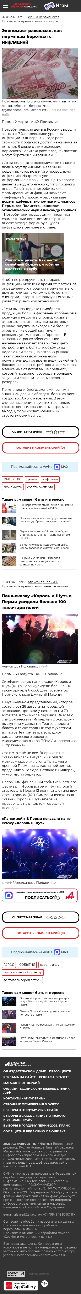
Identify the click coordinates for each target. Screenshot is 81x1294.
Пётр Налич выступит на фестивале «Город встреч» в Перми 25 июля (47, 1039)
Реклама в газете (54, 1077)
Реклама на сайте (19, 1077)
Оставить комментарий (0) (40, 448)
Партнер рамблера (39, 1273)
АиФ (5, 114)
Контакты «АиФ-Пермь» (24, 1098)
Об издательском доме (24, 1071)
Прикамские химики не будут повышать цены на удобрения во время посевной (46, 520)
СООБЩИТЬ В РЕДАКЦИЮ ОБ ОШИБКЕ (34, 1131)
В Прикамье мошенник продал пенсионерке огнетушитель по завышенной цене (40, 561)
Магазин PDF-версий (21, 1083)
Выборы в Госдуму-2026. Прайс (30, 1110)
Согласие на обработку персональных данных (38, 1221)
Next (72, 850)
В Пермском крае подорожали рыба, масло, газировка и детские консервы (44, 546)
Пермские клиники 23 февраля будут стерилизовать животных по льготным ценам (45, 535)
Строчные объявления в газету (31, 1104)
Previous (6, 850)
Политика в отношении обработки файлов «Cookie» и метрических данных (36, 1235)
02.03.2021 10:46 (13, 17)
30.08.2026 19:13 (13, 582)
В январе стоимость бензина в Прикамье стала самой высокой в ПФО (46, 506)
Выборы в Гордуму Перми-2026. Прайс (36, 1125)
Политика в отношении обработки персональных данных (30, 1227)
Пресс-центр (60, 1071)
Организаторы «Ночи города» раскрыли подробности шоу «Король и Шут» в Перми (46, 1001)
